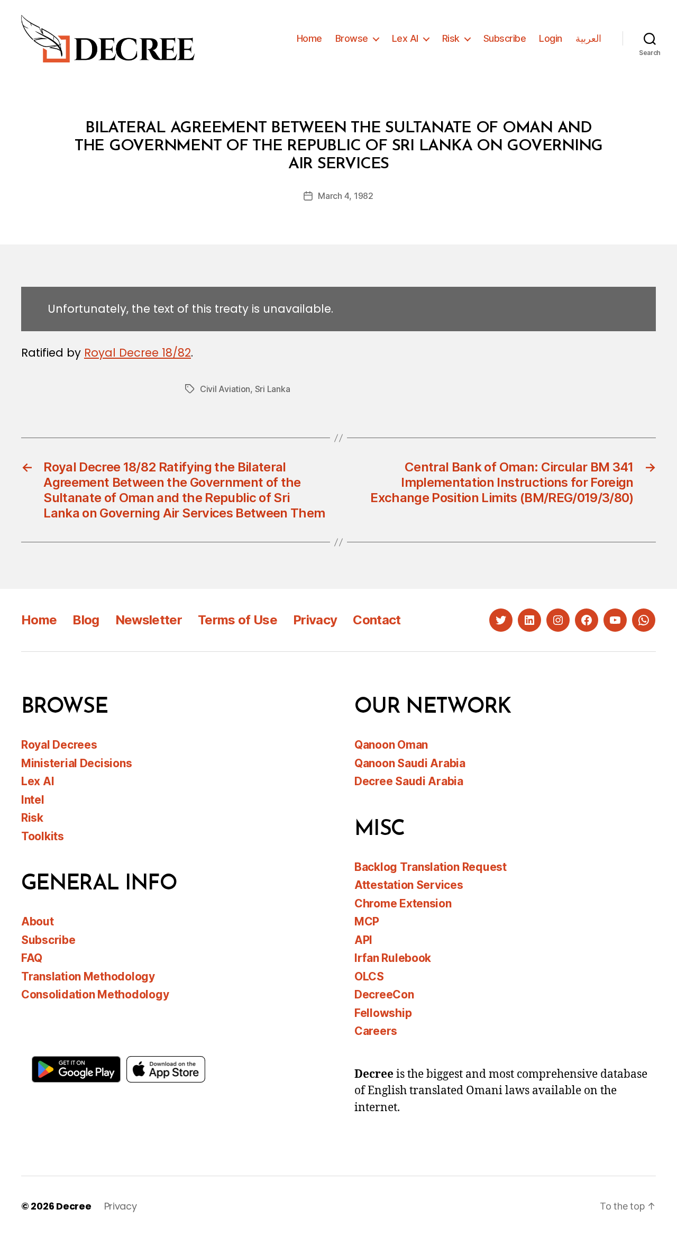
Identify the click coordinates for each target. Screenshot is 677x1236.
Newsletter (148, 620)
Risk (451, 38)
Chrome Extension (403, 903)
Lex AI (405, 38)
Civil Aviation (225, 389)
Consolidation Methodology (95, 994)
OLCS (369, 976)
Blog (85, 620)
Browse (351, 38)
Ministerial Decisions (76, 763)
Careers (375, 1031)
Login (550, 38)
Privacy (315, 620)
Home (309, 38)
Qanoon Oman (391, 744)
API (363, 940)
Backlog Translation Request (430, 867)
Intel (32, 799)
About (37, 921)
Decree (73, 1206)
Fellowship (382, 1013)
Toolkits (42, 836)
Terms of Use (237, 620)
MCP (366, 921)
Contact (376, 620)
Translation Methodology (88, 976)
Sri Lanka (272, 389)
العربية (588, 38)
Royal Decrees (59, 744)
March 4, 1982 (345, 195)
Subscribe (504, 38)
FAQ (31, 958)
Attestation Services (408, 885)
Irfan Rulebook (392, 958)
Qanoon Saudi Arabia (409, 763)
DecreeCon (384, 994)
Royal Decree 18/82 (137, 352)
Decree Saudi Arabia (408, 781)
